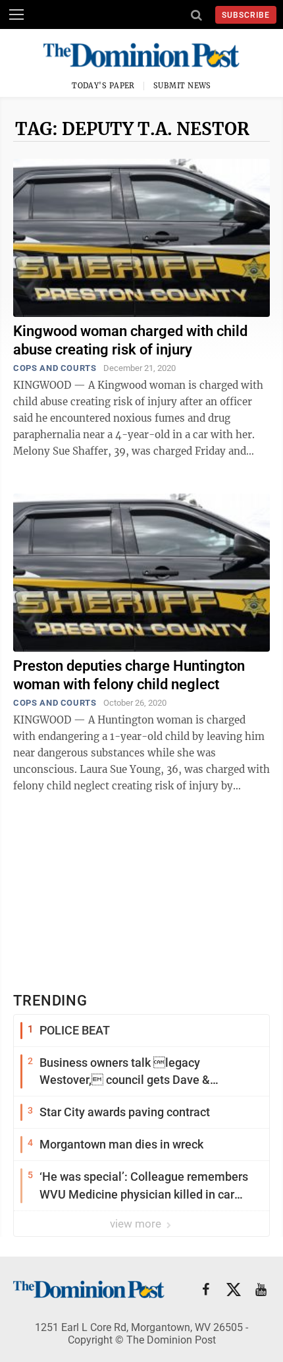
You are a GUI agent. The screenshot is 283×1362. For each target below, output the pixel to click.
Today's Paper (103, 85)
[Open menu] (16, 14)
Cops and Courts (55, 368)
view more (137, 1223)
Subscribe (246, 15)
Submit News (182, 85)
